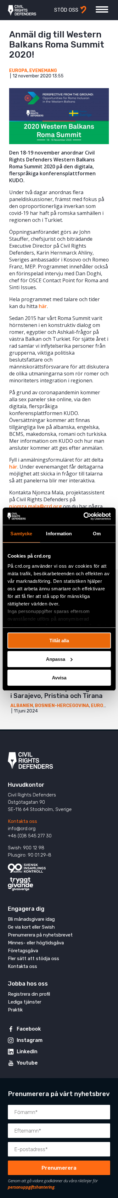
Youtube (27, 1063)
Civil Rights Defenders (22, 10)
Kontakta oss (22, 821)
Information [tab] (59, 533)
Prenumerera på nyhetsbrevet (40, 935)
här (43, 306)
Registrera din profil (29, 994)
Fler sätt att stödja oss (33, 958)
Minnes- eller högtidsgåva (36, 943)
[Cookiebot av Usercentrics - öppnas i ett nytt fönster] (84, 516)
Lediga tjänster (24, 1002)
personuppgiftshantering (31, 1187)
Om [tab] (97, 533)
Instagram (29, 1040)
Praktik (15, 1010)
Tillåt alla (59, 640)
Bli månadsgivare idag (31, 919)
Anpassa (55, 659)
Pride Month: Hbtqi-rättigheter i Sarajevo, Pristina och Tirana (58, 692)
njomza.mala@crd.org (35, 506)
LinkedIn (27, 1052)
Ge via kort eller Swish (31, 927)
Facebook (29, 1029)
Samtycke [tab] (21, 533)
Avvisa (59, 677)
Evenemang (43, 70)
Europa (18, 70)
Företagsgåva (23, 950)
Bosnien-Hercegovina (62, 705)
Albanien (21, 705)
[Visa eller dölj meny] (102, 9)
